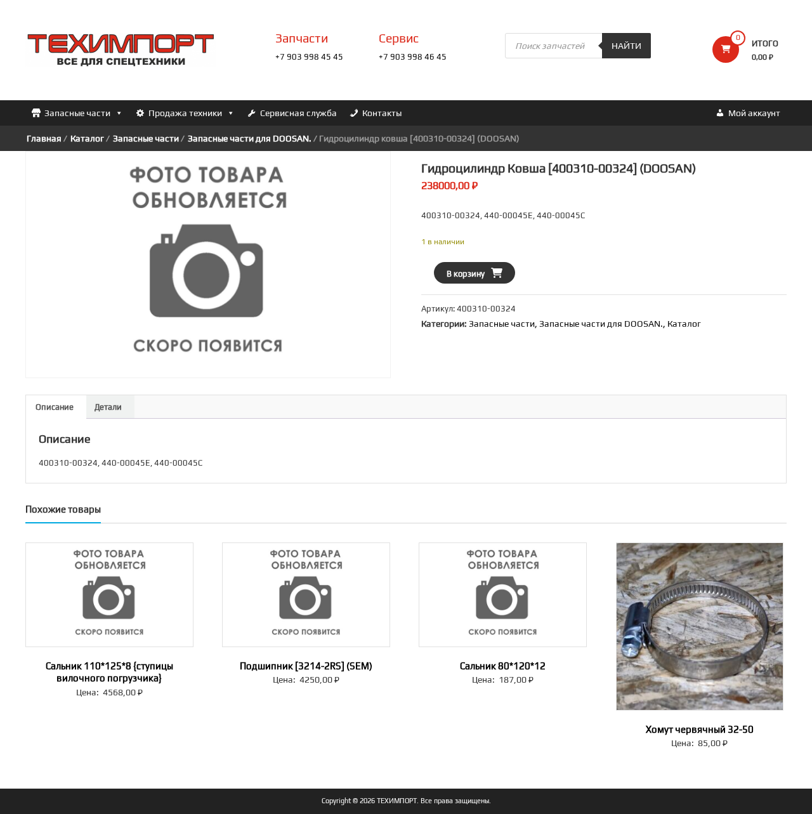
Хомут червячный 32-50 (700, 729)
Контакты (382, 113)
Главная (44, 138)
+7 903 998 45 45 (309, 57)
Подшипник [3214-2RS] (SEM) (306, 665)
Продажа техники (185, 113)
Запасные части (77, 113)
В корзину (466, 274)
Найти (626, 46)
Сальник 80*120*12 (503, 665)
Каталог (87, 138)
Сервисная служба (298, 113)
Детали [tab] (108, 407)
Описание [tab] (55, 407)
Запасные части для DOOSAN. (249, 138)
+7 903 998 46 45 (413, 57)
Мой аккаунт (754, 113)
